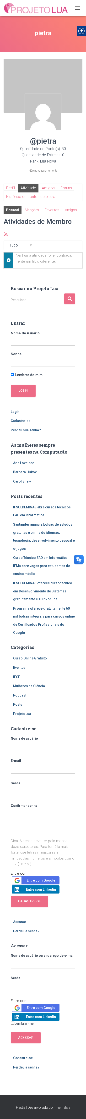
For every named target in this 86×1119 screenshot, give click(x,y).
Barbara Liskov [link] (25, 472)
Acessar (25, 1038)
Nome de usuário (25, 333)
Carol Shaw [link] (22, 481)
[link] (38, 8)
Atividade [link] (28, 188)
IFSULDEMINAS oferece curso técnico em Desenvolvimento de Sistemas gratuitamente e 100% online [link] (42, 591)
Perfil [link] (10, 188)
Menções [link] (32, 210)
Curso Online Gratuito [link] (30, 658)
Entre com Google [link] (41, 880)
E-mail (16, 761)
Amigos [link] (48, 188)
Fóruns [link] (66, 188)
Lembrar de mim (28, 375)
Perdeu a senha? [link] (26, 931)
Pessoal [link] (12, 210)
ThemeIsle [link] (62, 1107)
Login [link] (15, 412)
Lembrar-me (24, 1023)
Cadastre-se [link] (20, 421)
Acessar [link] (19, 922)
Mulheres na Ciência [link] (29, 686)
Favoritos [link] (52, 210)
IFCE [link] (16, 677)
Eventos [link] (19, 667)
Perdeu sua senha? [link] (26, 430)
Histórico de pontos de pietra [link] (30, 196)
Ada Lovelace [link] (23, 463)
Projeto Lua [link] (22, 714)
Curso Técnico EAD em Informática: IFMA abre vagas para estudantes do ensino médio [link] (41, 566)
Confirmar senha (24, 806)
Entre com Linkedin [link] (41, 889)
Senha (16, 354)
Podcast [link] (19, 695)
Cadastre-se (29, 901)
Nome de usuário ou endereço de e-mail (43, 955)
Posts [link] (17, 704)
